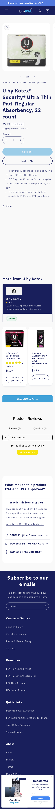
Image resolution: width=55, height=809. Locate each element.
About (9, 752)
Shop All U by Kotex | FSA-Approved (24, 82)
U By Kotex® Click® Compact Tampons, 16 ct (13, 356)
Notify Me (27, 160)
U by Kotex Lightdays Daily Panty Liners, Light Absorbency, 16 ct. (40, 360)
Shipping (6, 129)
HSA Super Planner (16, 690)
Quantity (6, 134)
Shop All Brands (14, 732)
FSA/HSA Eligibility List (18, 668)
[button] (6, 10)
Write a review (27, 452)
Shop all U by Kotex (27, 399)
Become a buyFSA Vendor (20, 710)
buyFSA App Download (18, 725)
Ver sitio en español (17, 634)
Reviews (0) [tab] (15, 428)
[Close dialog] (51, 777)
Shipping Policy (14, 626)
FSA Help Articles (15, 683)
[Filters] (5, 437)
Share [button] (9, 206)
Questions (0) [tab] (40, 428)
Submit (40, 798)
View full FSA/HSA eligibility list (25, 524)
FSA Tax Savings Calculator (21, 675)
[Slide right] (34, 77)
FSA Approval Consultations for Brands (27, 717)
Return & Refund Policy (18, 641)
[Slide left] (20, 77)
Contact (10, 648)
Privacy (10, 759)
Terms (9, 766)
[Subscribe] (45, 606)
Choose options (14, 379)
